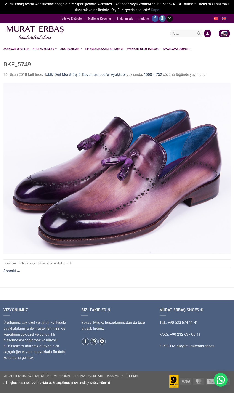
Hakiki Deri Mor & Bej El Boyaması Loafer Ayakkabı (85, 74)
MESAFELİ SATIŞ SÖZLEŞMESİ (23, 375)
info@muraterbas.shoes (195, 346)
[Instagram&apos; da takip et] (162, 18)
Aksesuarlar (69, 48)
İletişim (143, 18)
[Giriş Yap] (207, 33)
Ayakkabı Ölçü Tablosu (143, 48)
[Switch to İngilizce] (224, 18)
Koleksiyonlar (43, 48)
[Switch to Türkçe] (215, 18)
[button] (221, 380)
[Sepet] (224, 33)
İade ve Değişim (71, 18)
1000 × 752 (153, 74)
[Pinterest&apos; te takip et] (102, 341)
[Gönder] (199, 33)
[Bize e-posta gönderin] (169, 18)
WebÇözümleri (100, 383)
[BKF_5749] (117, 168)
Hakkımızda (125, 18)
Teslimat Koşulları (100, 18)
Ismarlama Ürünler (176, 48)
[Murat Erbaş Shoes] (83, 33)
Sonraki (11, 271)
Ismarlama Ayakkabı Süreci (104, 48)
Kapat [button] (155, 10)
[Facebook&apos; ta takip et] (155, 18)
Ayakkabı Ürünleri (16, 48)
